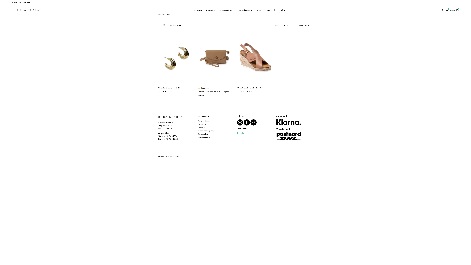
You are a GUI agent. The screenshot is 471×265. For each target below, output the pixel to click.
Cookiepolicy (203, 134)
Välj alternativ (271, 34)
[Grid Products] (160, 25)
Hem (160, 14)
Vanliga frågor (203, 120)
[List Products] (164, 25)
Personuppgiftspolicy (206, 130)
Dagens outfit (226, 10)
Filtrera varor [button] (304, 25)
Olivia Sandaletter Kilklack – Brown (250, 87)
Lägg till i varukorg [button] (192, 34)
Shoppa (209, 10)
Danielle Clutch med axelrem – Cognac (213, 91)
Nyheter (198, 10)
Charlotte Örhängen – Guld (169, 87)
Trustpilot (240, 133)
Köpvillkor (201, 127)
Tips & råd (271, 10)
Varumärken (243, 10)
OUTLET (259, 10)
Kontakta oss (202, 124)
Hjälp (282, 10)
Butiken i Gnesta (204, 137)
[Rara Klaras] (29, 10)
